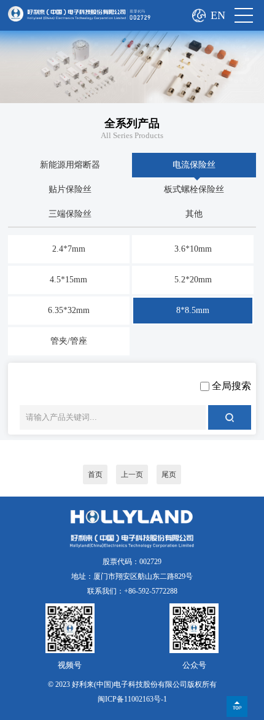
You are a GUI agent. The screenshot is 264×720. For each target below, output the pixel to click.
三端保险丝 (70, 214)
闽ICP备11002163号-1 (132, 699)
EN (218, 15)
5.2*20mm (193, 279)
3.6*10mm (193, 249)
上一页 (132, 474)
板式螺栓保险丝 (194, 189)
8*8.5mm (192, 310)
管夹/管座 (68, 341)
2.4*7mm (68, 249)
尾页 (168, 474)
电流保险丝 (194, 164)
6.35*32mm (69, 310)
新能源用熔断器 (70, 164)
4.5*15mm (68, 279)
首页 (95, 474)
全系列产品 (132, 123)
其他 (194, 214)
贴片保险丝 (70, 189)
